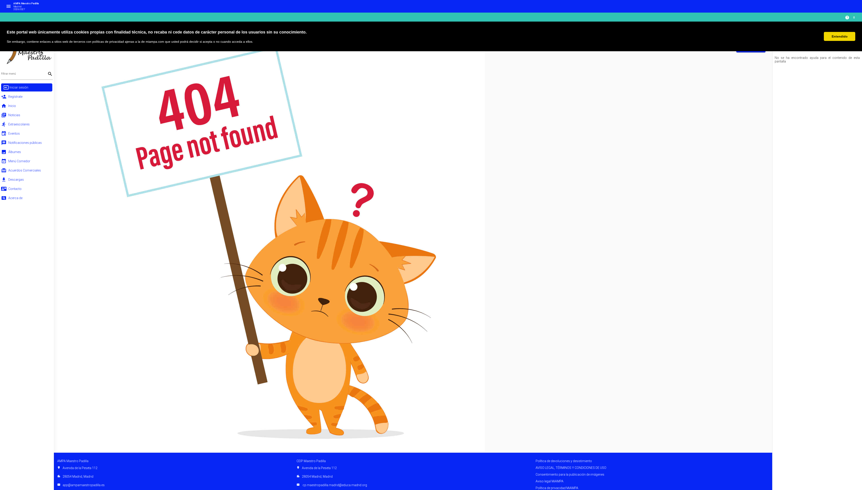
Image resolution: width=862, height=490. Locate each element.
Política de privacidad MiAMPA (557, 488)
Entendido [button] (840, 36)
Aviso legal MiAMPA (549, 481)
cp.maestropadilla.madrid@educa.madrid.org (332, 485)
